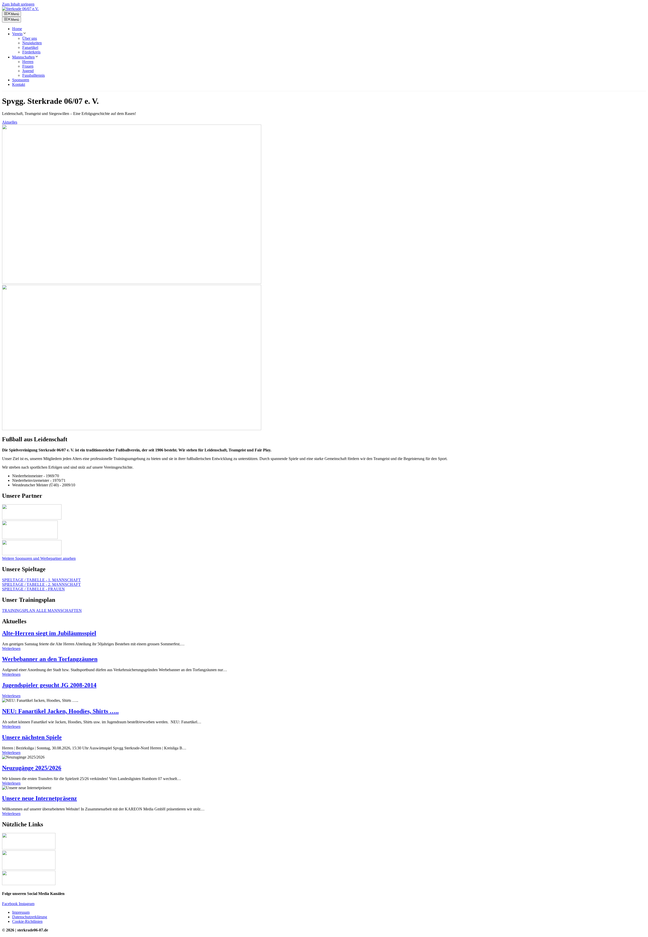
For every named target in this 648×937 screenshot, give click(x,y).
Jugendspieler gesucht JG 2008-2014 (49, 685)
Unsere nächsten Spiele (32, 737)
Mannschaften (23, 57)
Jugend (28, 71)
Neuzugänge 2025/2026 (31, 768)
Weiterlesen (11, 648)
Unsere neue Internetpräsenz (39, 798)
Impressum (21, 912)
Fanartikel (30, 47)
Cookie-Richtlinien (27, 921)
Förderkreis (31, 52)
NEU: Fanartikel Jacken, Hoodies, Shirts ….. (60, 711)
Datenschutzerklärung (29, 917)
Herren (27, 61)
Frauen (27, 66)
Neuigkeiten (32, 43)
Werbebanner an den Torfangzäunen (49, 659)
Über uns (29, 38)
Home (17, 29)
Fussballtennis (33, 75)
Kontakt (18, 84)
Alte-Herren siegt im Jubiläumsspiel (49, 633)
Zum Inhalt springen (18, 4)
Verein (17, 34)
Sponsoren (20, 80)
